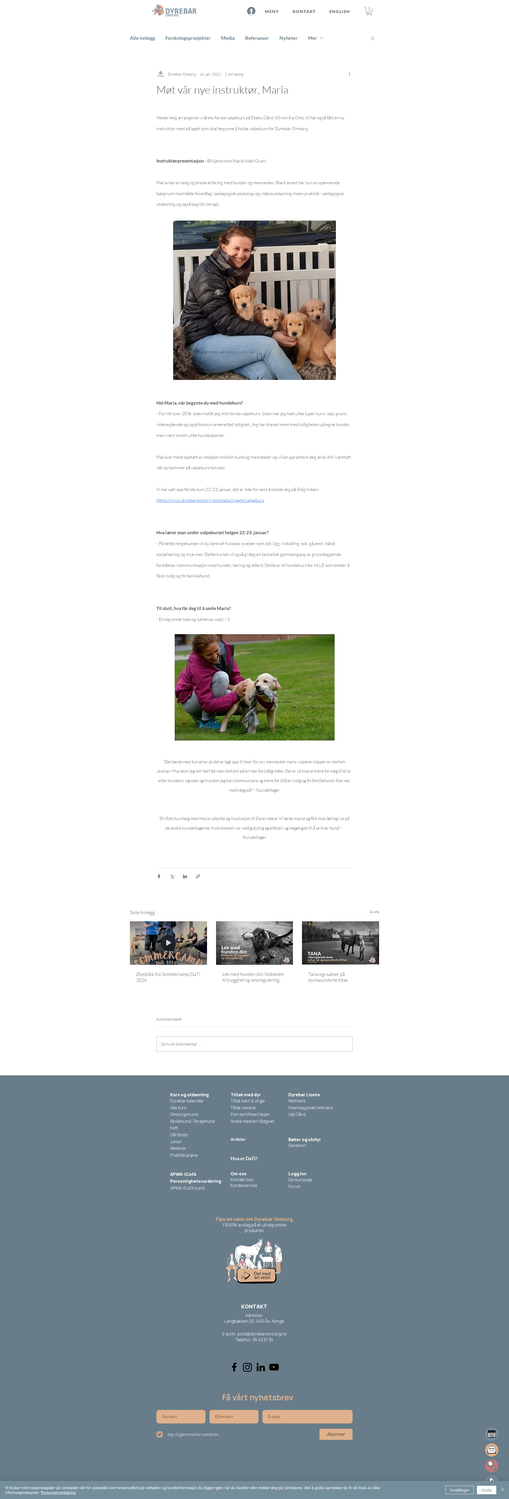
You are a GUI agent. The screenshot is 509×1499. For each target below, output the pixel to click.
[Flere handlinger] (349, 74)
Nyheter (288, 38)
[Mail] (491, 1434)
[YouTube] (274, 1367)
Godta (486, 1490)
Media (228, 38)
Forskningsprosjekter (187, 38)
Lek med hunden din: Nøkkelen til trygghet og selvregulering (253, 977)
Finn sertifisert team (250, 1114)
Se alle (374, 911)
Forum (294, 1186)
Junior (176, 1142)
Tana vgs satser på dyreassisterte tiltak (328, 977)
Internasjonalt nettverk (310, 1108)
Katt (174, 1128)
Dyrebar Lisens (304, 1095)
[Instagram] (247, 1367)
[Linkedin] (261, 1367)
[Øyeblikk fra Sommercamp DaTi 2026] (168, 943)
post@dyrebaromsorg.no (262, 1334)
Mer (312, 38)
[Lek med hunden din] (254, 943)
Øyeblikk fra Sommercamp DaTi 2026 (168, 977)
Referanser (257, 38)
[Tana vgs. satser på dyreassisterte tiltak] (340, 943)
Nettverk (297, 1101)
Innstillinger (459, 1490)
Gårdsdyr (179, 1135)
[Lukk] (502, 1490)
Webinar (178, 1148)
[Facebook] (234, 1367)
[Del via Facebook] (158, 876)
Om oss (239, 1174)
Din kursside (300, 1180)
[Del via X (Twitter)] (171, 876)
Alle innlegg (142, 38)
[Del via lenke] (197, 876)
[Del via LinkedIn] (184, 876)
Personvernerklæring (58, 1492)
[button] (369, 11)
